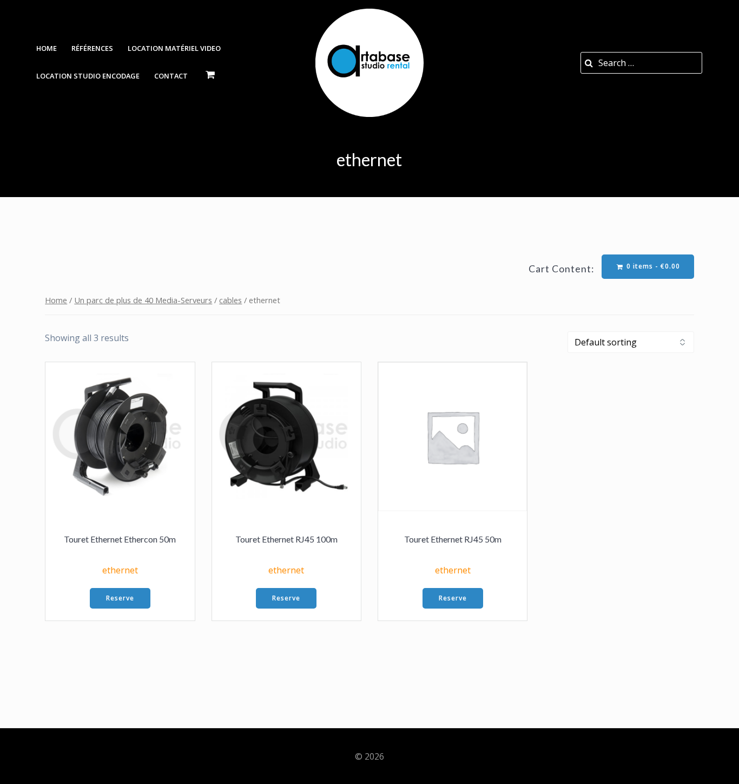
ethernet (120, 570)
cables (230, 300)
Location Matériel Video (174, 48)
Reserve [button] (120, 598)
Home (46, 48)
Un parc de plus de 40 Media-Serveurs (143, 300)
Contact (171, 76)
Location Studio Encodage (88, 76)
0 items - (652, 266)
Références (92, 48)
